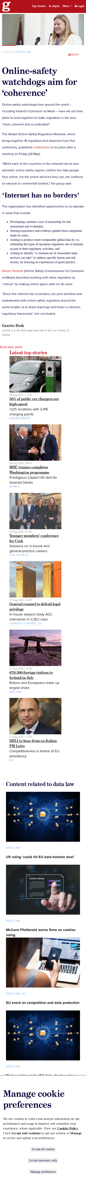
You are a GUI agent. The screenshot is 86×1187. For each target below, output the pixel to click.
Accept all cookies (43, 1149)
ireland (15, 691)
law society (19, 555)
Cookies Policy (67, 1128)
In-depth (54, 6)
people (14, 486)
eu (24, 993)
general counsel (23, 623)
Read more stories (11, 347)
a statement (41, 147)
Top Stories (39, 6)
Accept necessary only (43, 1160)
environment (19, 418)
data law (24, 51)
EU (40, 623)
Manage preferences (43, 1171)
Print (75, 54)
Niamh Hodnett (12, 271)
